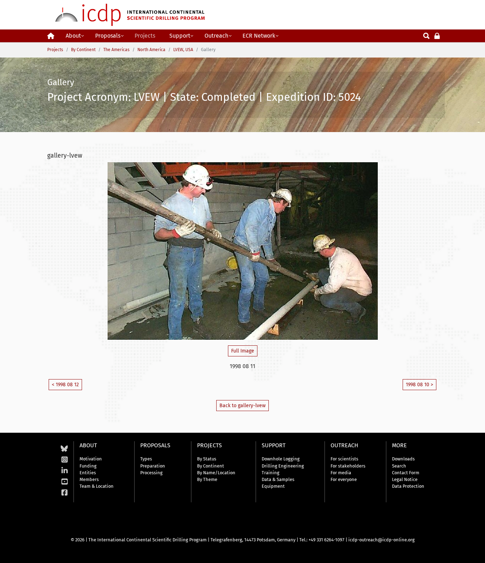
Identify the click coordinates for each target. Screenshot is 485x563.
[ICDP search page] (426, 35)
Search (399, 466)
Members (89, 479)
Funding (88, 466)
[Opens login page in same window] (437, 35)
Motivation (91, 458)
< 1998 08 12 (65, 385)
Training (270, 472)
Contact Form (405, 472)
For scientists (344, 458)
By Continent (210, 466)
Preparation (152, 466)
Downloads (403, 458)
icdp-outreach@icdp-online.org (381, 539)
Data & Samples (278, 479)
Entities (88, 472)
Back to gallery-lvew (242, 406)
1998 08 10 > (419, 385)
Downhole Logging (281, 458)
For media (341, 472)
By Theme (207, 479)
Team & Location (97, 486)
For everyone (344, 479)
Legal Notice (405, 479)
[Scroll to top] (474, 552)
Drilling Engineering (283, 466)
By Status (206, 458)
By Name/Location (216, 472)
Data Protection (408, 486)
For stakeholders (348, 466)
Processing (151, 472)
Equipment (273, 486)
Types (146, 458)
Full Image (242, 351)
